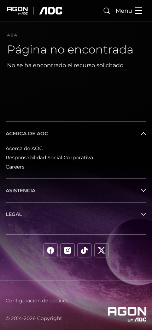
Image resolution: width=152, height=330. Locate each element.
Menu (124, 10)
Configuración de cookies (37, 300)
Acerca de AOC (24, 148)
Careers (15, 167)
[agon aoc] (35, 11)
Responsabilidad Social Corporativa (49, 157)
